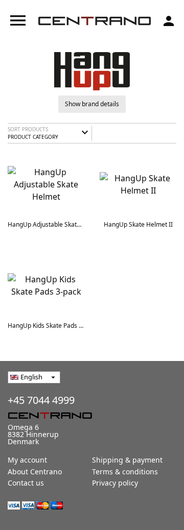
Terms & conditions (125, 471)
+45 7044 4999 (41, 400)
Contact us (26, 483)
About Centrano (35, 471)
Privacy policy (115, 483)
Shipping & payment (127, 460)
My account (27, 460)
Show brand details (92, 104)
